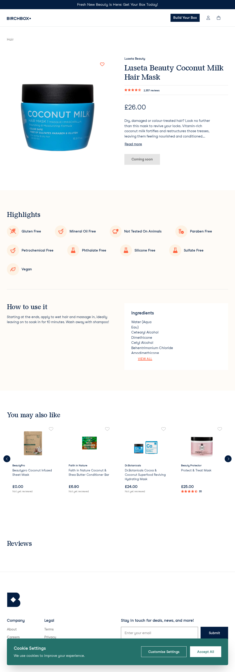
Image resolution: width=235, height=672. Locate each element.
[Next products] (228, 458)
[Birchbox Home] (19, 18)
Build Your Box (185, 18)
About (12, 629)
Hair (10, 39)
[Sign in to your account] (208, 17)
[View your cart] (220, 17)
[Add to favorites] (102, 64)
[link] (33, 460)
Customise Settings (163, 652)
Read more (133, 144)
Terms (49, 629)
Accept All (205, 652)
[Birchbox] (14, 600)
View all (145, 359)
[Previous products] (6, 458)
